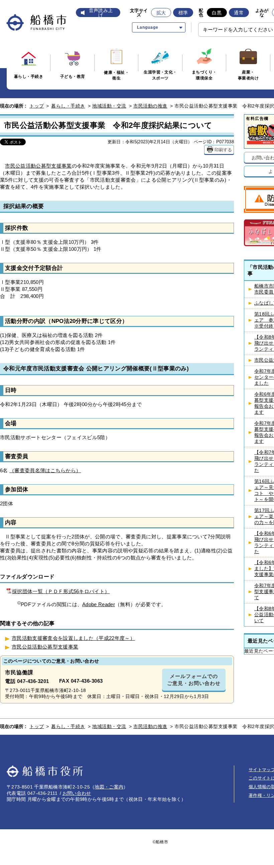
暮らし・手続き (68, 106)
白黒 (217, 12)
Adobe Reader (98, 604)
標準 (183, 12)
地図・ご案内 (109, 787)
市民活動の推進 (150, 106)
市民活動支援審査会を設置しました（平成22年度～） (73, 638)
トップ (36, 106)
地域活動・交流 (109, 106)
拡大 (161, 12)
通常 (239, 12)
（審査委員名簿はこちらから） (45, 470)
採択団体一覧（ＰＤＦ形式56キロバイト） (61, 591)
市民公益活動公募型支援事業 (38, 166)
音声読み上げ (101, 12)
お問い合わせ (76, 793)
